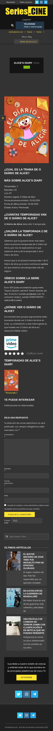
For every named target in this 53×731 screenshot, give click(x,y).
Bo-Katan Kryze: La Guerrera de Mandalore (33, 594)
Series (26, 67)
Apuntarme (26, 677)
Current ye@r (7, 522)
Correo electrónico (7, 483)
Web (6, 495)
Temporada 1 (11, 393)
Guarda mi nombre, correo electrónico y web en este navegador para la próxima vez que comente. (26, 507)
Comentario (7, 435)
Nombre (7, 470)
